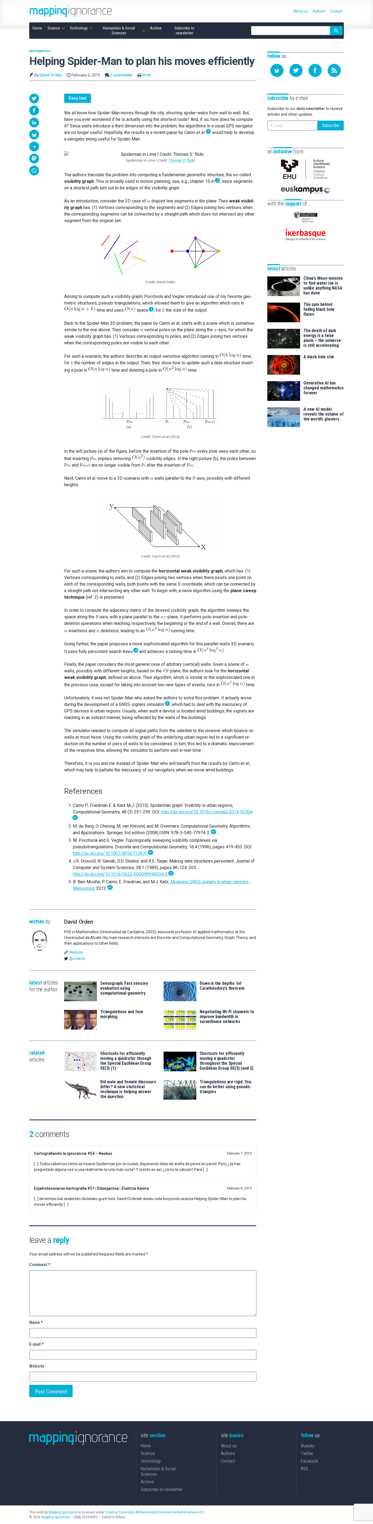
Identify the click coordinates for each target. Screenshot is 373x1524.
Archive (147, 1481)
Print (146, 75)
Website (76, 952)
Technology (151, 1461)
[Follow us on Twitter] (296, 70)
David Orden (51, 75)
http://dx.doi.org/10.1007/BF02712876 (110, 853)
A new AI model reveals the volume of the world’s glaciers (323, 414)
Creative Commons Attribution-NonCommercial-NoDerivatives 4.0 (154, 1512)
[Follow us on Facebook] (315, 70)
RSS (304, 1468)
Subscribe (330, 125)
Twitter (307, 1453)
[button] (34, 98)
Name (36, 1322)
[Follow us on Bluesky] (276, 70)
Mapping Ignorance (63, 1512)
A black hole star (318, 356)
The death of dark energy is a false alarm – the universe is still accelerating (322, 338)
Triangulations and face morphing (121, 1014)
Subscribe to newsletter (162, 1489)
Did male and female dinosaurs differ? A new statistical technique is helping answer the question (128, 1089)
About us (229, 1445)
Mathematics (40, 51)
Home (146, 1445)
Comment (39, 1264)
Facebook (309, 1461)
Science (148, 1453)
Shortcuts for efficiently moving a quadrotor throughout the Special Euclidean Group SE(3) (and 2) (226, 1061)
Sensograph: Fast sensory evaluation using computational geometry (124, 988)
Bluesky (307, 1445)
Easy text (78, 98)
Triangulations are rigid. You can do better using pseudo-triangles (225, 1086)
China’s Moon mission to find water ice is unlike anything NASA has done (323, 286)
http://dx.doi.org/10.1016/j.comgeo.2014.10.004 (207, 812)
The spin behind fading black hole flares (318, 309)
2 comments (121, 75)
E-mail (36, 1344)
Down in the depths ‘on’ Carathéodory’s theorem (222, 986)
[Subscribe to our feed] (334, 70)
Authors (228, 1453)
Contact (228, 1461)
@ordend (77, 958)
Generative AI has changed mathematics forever (323, 388)
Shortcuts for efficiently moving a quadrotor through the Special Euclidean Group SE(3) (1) (125, 1061)
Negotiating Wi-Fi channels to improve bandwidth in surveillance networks (227, 1016)
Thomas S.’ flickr (181, 160)
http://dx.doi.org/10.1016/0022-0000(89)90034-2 (120, 874)
